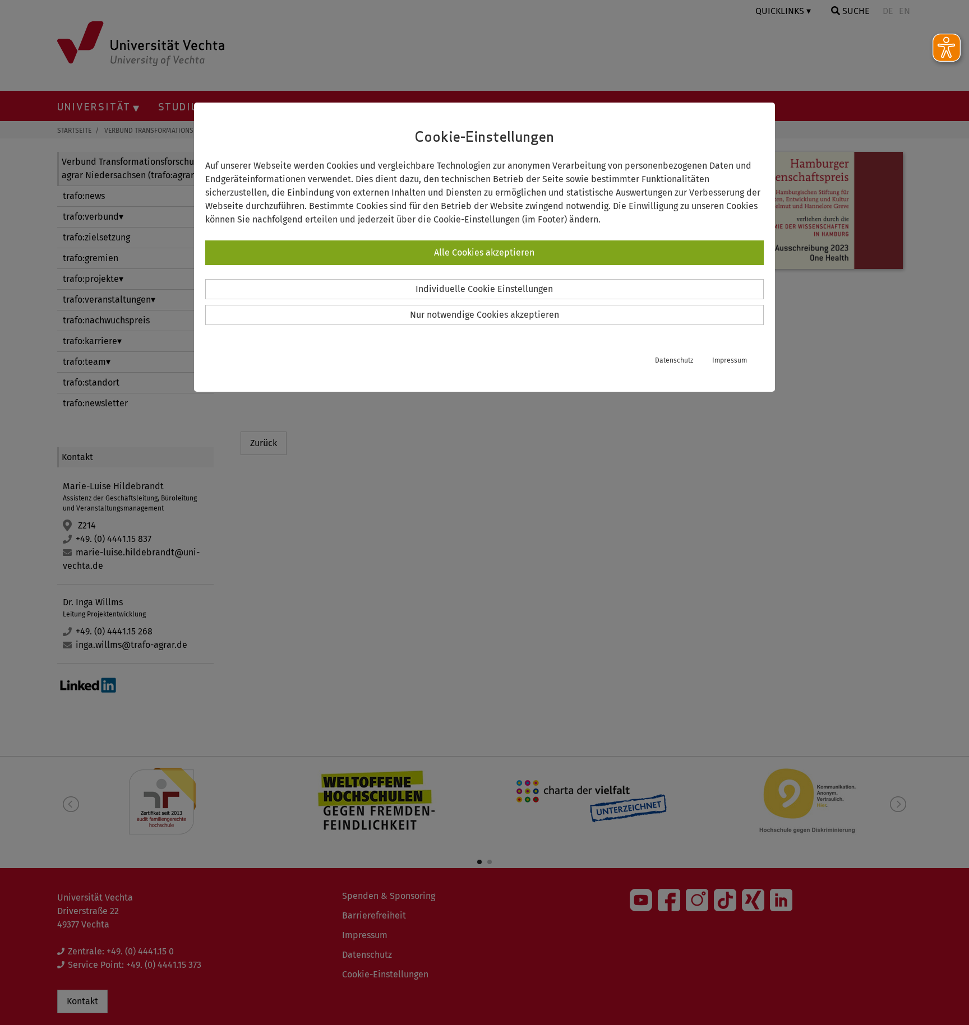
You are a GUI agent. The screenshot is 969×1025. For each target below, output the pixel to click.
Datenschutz (674, 360)
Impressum (729, 360)
